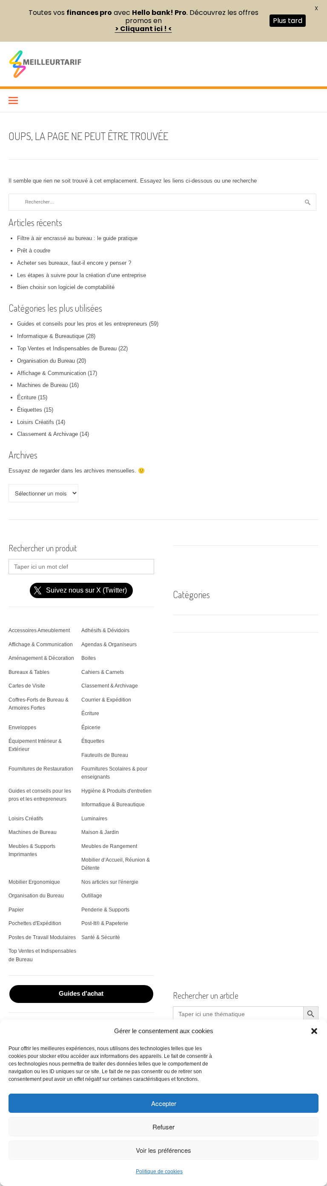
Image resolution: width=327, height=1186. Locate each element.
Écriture (26, 397)
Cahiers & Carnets (102, 672)
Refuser (163, 1126)
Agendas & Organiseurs (109, 644)
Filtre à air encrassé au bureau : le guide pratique (77, 238)
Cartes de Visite (27, 686)
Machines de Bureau (42, 385)
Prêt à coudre (33, 250)
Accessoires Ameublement (39, 630)
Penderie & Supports (105, 910)
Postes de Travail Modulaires (42, 937)
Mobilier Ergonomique (34, 882)
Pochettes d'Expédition (35, 923)
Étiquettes (29, 410)
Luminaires (94, 819)
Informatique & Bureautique (50, 336)
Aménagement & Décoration (41, 658)
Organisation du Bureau (46, 361)
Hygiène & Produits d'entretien (116, 791)
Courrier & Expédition (106, 700)
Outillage (91, 896)
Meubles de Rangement (109, 846)
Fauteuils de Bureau (104, 755)
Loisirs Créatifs (35, 422)
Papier (16, 910)
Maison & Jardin (100, 832)
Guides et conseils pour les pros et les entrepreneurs (82, 324)
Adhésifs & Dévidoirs (105, 630)
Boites (88, 658)
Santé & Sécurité (100, 937)
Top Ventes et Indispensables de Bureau (67, 348)
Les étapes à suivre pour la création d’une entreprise (81, 275)
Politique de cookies (159, 1172)
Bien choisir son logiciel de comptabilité (66, 287)
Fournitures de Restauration (41, 769)
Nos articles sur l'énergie (109, 882)
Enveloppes (22, 728)
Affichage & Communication (51, 373)
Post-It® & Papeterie (104, 923)
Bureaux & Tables (29, 672)
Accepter (163, 1103)
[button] (314, 1031)
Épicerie (90, 728)
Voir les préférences (163, 1150)
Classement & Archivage (47, 434)
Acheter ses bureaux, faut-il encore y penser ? (74, 263)
